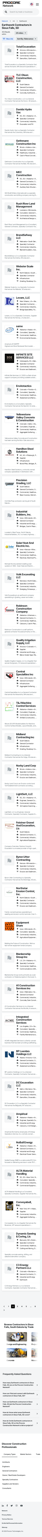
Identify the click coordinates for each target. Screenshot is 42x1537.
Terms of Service (7, 1519)
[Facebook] (7, 1505)
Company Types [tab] (10, 1454)
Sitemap (4, 1527)
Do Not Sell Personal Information (12, 1523)
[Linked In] (3, 1506)
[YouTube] (21, 1506)
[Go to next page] (4, 1310)
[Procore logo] (11, 3)
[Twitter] (12, 1506)
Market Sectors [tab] (25, 1454)
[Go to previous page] (4, 1306)
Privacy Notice (6, 1515)
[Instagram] (17, 1506)
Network (8, 6)
